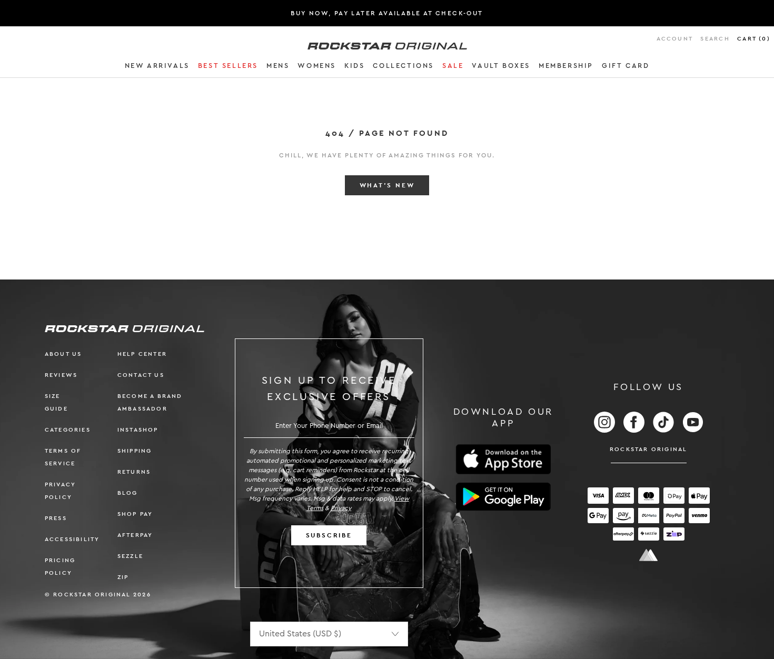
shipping (134, 451)
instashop (137, 430)
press (56, 518)
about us (63, 354)
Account (675, 39)
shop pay (135, 514)
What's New (387, 185)
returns (134, 472)
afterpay (135, 535)
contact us (140, 375)
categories (68, 430)
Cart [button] (753, 39)
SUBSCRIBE (329, 535)
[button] (157, 67)
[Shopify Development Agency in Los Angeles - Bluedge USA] (648, 555)
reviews (61, 375)
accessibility (72, 539)
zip (123, 577)
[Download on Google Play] (503, 497)
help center (142, 354)
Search (714, 39)
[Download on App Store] (503, 459)
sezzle (130, 556)
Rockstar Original (649, 449)
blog (127, 493)
